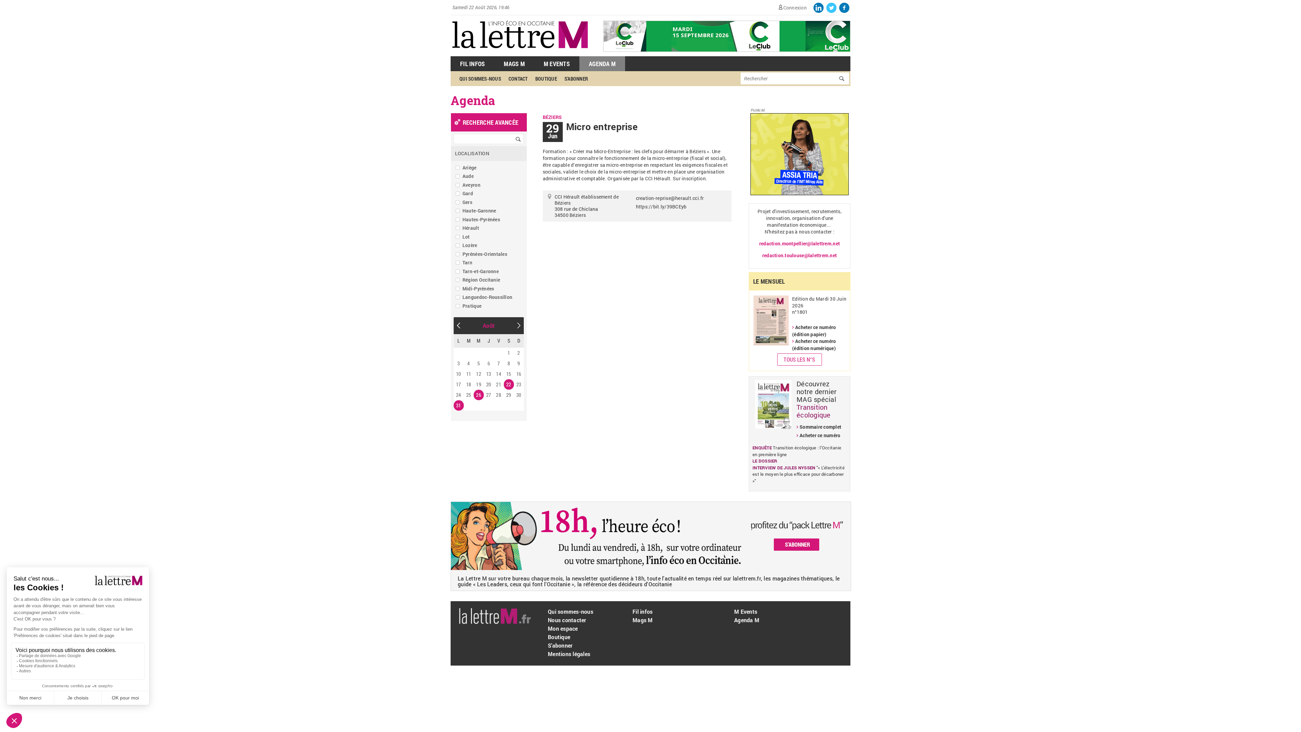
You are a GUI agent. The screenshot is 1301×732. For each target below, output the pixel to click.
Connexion (795, 7)
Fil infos (643, 611)
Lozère (469, 245)
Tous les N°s (799, 359)
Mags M (514, 64)
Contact (518, 78)
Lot (466, 236)
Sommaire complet (820, 427)
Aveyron (471, 185)
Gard (467, 193)
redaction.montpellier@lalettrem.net (799, 243)
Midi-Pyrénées (478, 288)
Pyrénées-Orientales (484, 254)
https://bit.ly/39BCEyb (661, 206)
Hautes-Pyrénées (481, 219)
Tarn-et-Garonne (480, 271)
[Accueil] (520, 52)
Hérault (470, 228)
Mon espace (563, 628)
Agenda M (602, 64)
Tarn (467, 262)
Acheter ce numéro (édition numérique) (814, 344)
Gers (467, 202)
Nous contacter (567, 620)
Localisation (472, 153)
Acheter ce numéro (820, 435)
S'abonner (576, 78)
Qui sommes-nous (480, 78)
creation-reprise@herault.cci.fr (670, 198)
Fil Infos (472, 64)
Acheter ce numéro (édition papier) (814, 331)
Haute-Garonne (479, 210)
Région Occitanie (481, 280)
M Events (557, 64)
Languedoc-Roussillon (487, 297)
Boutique (546, 78)
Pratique (471, 306)
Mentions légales (569, 653)
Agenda (473, 100)
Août (489, 325)
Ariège (469, 167)
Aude (468, 176)
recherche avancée (490, 122)
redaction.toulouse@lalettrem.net (799, 255)
